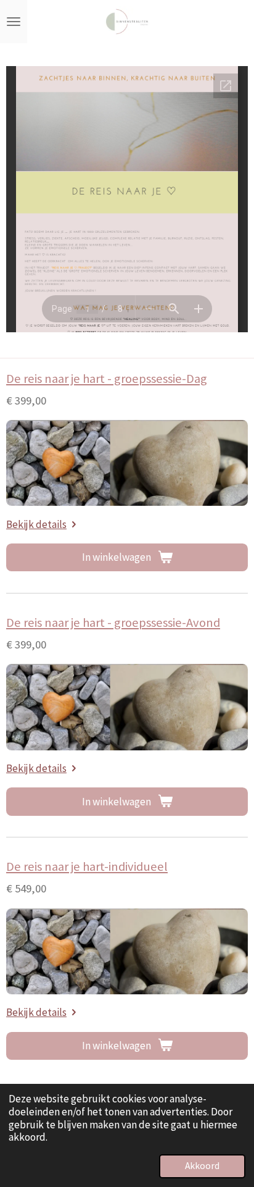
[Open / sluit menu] (13, 21)
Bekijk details (36, 524)
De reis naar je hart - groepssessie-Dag (106, 379)
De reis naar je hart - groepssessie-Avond (113, 622)
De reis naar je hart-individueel (87, 866)
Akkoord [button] (202, 1166)
